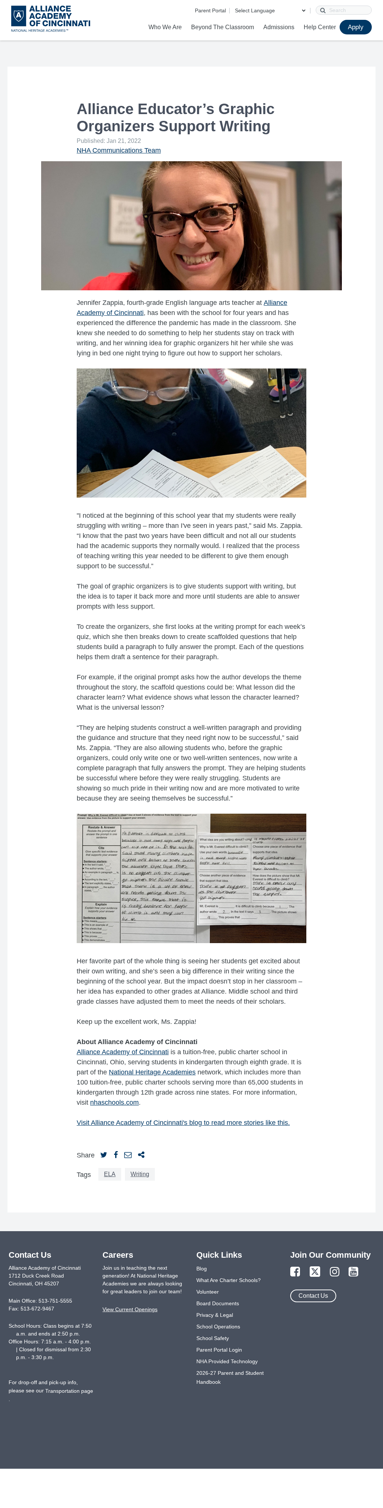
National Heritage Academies (152, 1072)
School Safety (212, 1338)
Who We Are (165, 27)
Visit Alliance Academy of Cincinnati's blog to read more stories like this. (183, 1122)
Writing (140, 1174)
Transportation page (69, 1391)
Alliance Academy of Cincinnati (123, 1052)
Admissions (278, 27)
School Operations (218, 1327)
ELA (110, 1174)
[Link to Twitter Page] (315, 1272)
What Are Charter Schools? (228, 1280)
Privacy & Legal (214, 1315)
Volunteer (207, 1292)
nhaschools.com (114, 1102)
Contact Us (313, 1296)
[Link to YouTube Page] (353, 1272)
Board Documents (217, 1303)
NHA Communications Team (119, 150)
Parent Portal (210, 10)
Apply (356, 27)
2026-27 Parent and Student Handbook (230, 1377)
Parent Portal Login (219, 1350)
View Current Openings (129, 1309)
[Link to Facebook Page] (295, 1272)
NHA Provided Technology (227, 1361)
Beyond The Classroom (222, 27)
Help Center (320, 27)
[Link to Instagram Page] (335, 1272)
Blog (201, 1269)
